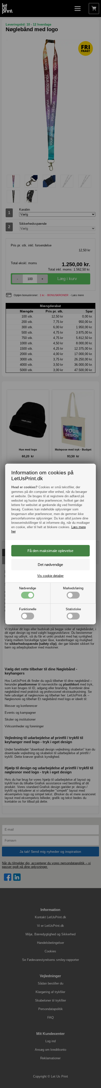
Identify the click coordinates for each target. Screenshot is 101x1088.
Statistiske (73, 609)
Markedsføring (73, 588)
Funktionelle (27, 609)
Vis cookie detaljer (50, 576)
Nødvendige (27, 588)
